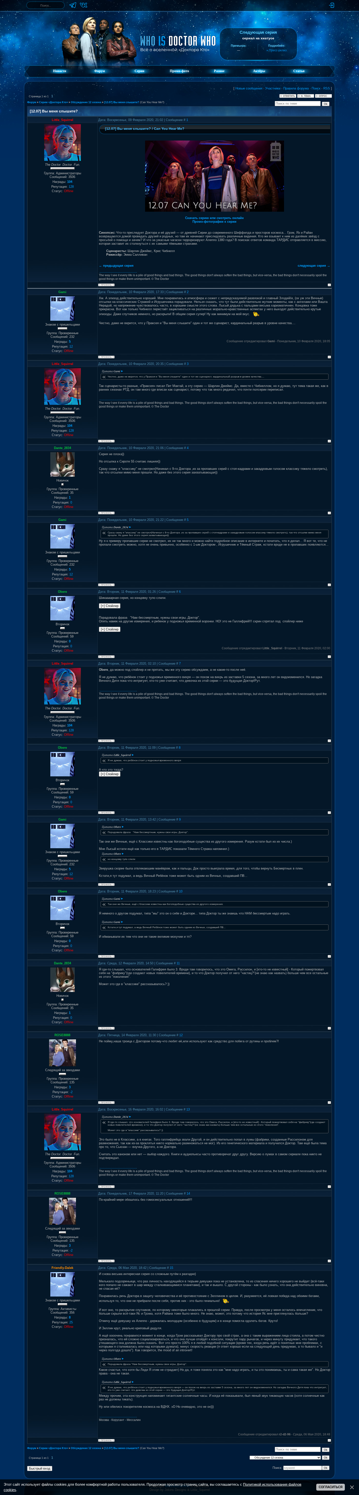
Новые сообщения (248, 88)
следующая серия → (314, 265)
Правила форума (296, 88)
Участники (272, 88)
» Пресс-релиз (276, 50)
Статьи (299, 71)
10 (180, 891)
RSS (326, 88)
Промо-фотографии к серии (214, 221)
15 (171, 1268)
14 (188, 1193)
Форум (99, 71)
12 (181, 1035)
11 (178, 963)
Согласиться (330, 1487)
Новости (59, 71)
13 (188, 1109)
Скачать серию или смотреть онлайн (214, 218)
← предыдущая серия (116, 265)
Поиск (316, 88)
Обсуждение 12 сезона (86, 102)
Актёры (259, 71)
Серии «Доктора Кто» (53, 102)
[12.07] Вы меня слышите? (121, 102)
